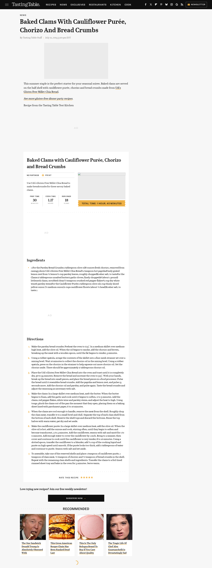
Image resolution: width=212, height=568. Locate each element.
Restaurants (97, 4)
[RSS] (182, 5)
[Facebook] (145, 5)
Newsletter (198, 4)
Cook (128, 4)
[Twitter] (150, 5)
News (63, 4)
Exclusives (78, 4)
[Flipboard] (156, 5)
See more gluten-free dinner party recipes (48, 98)
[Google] (176, 5)
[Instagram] (171, 5)
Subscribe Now (74, 498)
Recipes (51, 4)
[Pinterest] (161, 5)
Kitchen (115, 4)
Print (48, 175)
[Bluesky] (166, 5)
